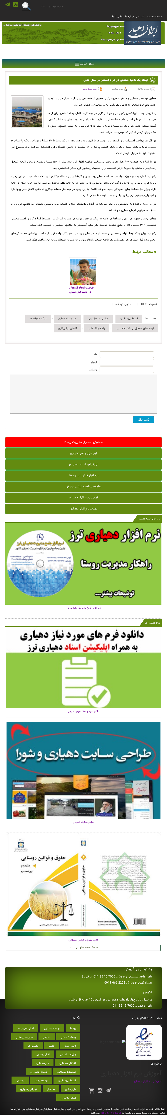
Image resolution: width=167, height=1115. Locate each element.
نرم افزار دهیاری (28, 1089)
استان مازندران (68, 1098)
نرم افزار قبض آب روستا (83, 475)
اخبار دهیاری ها (90, 89)
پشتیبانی (140, 17)
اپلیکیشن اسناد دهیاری (83, 464)
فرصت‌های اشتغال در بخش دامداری (135, 328)
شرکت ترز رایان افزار (110, 1113)
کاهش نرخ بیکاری (67, 328)
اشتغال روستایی (67, 1063)
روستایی (20, 1080)
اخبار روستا (70, 1046)
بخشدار (51, 1089)
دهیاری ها (33, 1046)
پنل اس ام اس (68, 1054)
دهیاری (46, 1037)
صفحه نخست (154, 17)
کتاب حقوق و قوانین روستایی (83, 940)
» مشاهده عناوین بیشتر (83, 947)
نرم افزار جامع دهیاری (83, 453)
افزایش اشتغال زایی (98, 319)
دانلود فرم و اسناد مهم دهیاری (83, 711)
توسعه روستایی (52, 1028)
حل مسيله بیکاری (67, 319)
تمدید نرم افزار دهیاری (83, 508)
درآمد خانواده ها (38, 319)
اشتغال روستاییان (129, 319)
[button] (87, 63)
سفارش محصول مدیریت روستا (83, 442)
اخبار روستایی (43, 1054)
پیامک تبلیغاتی (68, 1037)
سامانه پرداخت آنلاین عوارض (83, 486)
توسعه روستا (41, 1080)
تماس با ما (117, 17)
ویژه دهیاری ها (152, 623)
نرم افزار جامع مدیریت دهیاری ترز (83, 608)
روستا (73, 1028)
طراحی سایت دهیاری (83, 822)
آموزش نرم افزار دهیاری (83, 497)
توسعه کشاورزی (38, 1072)
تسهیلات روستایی (66, 1072)
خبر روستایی (42, 1063)
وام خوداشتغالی (97, 328)
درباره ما (129, 17)
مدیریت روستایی (24, 1037)
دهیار (51, 1046)
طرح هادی (70, 1089)
